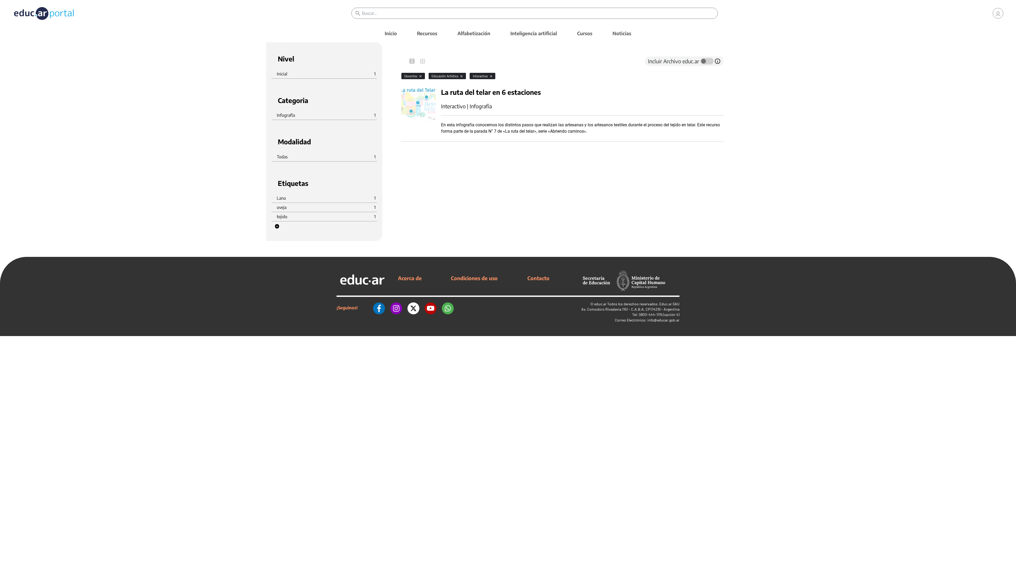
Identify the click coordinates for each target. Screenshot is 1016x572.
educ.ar (600, 304)
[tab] (412, 61)
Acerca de (410, 278)
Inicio (391, 33)
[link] (998, 13)
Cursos (584, 33)
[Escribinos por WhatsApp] (448, 307)
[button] (277, 226)
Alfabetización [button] (473, 33)
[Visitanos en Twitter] (413, 307)
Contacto (538, 278)
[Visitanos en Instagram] (396, 307)
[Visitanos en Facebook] (379, 307)
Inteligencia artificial (533, 33)
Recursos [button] (427, 33)
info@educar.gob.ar (663, 320)
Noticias (622, 33)
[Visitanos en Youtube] (431, 307)
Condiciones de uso (474, 278)
